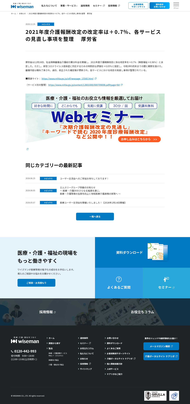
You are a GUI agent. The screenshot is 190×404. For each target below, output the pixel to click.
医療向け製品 (54, 360)
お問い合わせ (113, 338)
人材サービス (113, 369)
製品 (51, 348)
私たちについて (49, 5)
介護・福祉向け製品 (56, 364)
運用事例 (85, 5)
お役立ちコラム (87, 348)
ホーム (13, 13)
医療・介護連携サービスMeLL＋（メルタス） (58, 354)
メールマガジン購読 (160, 346)
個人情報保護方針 (114, 363)
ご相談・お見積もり (36, 282)
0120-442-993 (25, 351)
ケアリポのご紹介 (114, 374)
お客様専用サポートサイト (118, 353)
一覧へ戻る (95, 216)
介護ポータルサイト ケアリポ (120, 358)
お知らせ (22, 13)
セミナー (97, 5)
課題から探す (54, 343)
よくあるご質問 (113, 348)
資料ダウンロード (114, 343)
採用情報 (112, 5)
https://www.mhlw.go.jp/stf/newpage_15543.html (67, 78)
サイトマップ (86, 369)
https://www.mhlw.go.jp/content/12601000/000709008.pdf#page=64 (84, 84)
